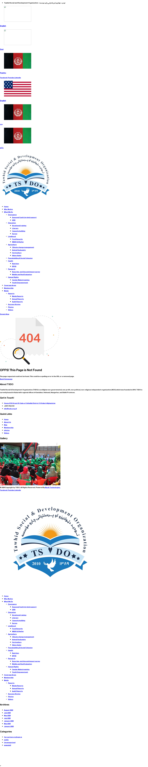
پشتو (2, 147)
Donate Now (4, 314)
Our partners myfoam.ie (13, 737)
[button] (0, 765)
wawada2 (7, 745)
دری (1, 124)
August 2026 (8, 710)
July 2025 (7, 718)
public (6, 740)
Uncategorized (9, 742)
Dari (2, 49)
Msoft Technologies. (52, 487)
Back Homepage (6, 379)
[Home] (26, 202)
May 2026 (7, 715)
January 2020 (9, 726)
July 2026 (7, 713)
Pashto (3, 73)
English (3, 26)
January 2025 (9, 721)
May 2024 (7, 723)
